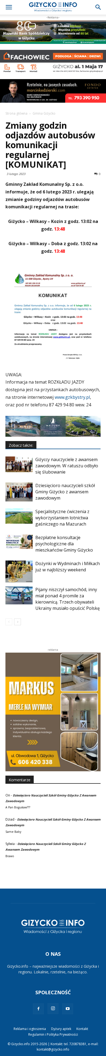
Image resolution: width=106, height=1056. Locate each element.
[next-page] (17, 621)
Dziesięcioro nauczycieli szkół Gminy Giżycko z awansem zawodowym (65, 491)
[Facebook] (38, 1008)
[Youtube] (67, 1008)
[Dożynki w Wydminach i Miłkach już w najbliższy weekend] (19, 571)
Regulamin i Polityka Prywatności (53, 1034)
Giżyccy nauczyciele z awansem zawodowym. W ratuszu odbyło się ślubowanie (66, 465)
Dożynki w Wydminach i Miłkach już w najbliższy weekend (67, 567)
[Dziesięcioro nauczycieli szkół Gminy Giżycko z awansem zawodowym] (19, 491)
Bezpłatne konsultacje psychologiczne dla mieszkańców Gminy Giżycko (64, 544)
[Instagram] (53, 1008)
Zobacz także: (21, 445)
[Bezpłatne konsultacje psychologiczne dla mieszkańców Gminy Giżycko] (19, 542)
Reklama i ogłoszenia (30, 1028)
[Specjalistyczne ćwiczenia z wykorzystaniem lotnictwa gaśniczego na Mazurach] (19, 516)
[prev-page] (8, 621)
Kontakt (82, 1028)
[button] (8, 7)
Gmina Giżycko (44, 113)
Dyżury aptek (61, 1028)
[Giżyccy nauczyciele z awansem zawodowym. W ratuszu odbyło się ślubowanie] (19, 464)
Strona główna (16, 113)
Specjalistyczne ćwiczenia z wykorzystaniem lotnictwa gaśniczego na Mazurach (62, 517)
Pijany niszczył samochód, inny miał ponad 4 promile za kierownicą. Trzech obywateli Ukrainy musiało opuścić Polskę (67, 599)
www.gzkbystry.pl (72, 397)
